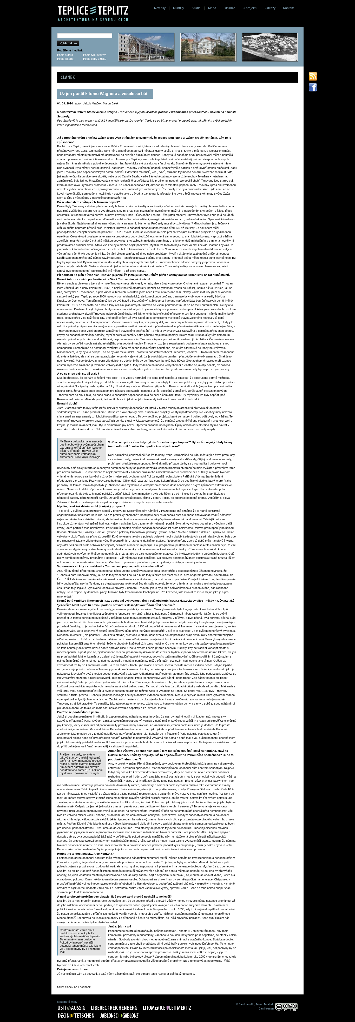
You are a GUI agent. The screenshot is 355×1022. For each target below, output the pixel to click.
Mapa (212, 8)
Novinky (160, 8)
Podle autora (65, 54)
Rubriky (178, 8)
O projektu (250, 8)
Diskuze (229, 8)
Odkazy (270, 8)
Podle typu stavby (94, 54)
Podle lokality (65, 58)
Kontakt (288, 8)
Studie (196, 8)
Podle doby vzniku (94, 58)
